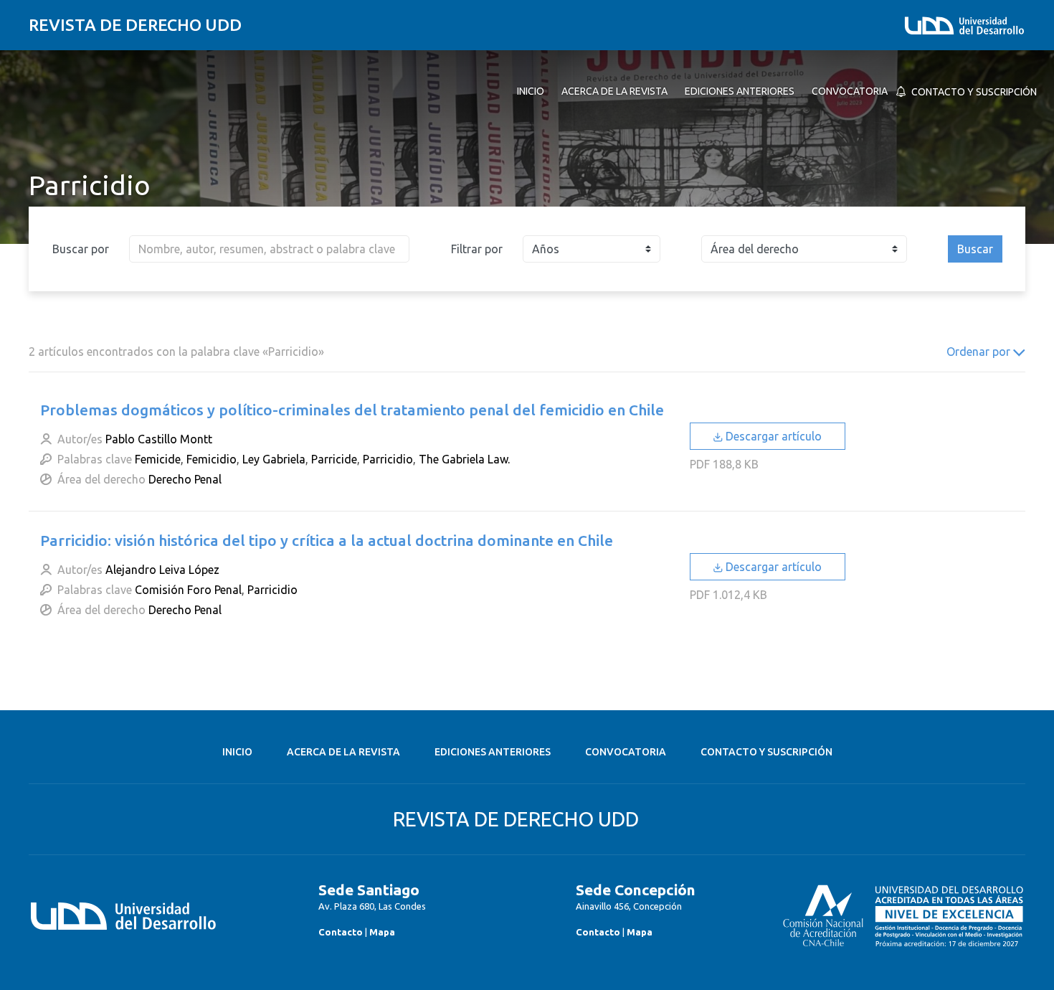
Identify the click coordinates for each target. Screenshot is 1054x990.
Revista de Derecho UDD (135, 25)
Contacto (340, 932)
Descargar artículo (772, 436)
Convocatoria (625, 752)
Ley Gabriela (273, 459)
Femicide (158, 459)
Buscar (975, 248)
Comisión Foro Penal (188, 589)
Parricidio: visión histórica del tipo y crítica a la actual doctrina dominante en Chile (326, 540)
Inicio (237, 752)
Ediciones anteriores (493, 752)
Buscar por (80, 248)
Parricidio (388, 459)
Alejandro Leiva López (162, 569)
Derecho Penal (185, 479)
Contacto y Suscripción (766, 752)
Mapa (382, 932)
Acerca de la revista (343, 752)
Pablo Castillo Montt (158, 439)
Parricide (334, 459)
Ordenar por (979, 351)
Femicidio (211, 459)
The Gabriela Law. (464, 459)
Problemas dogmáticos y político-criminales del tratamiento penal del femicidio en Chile (352, 409)
